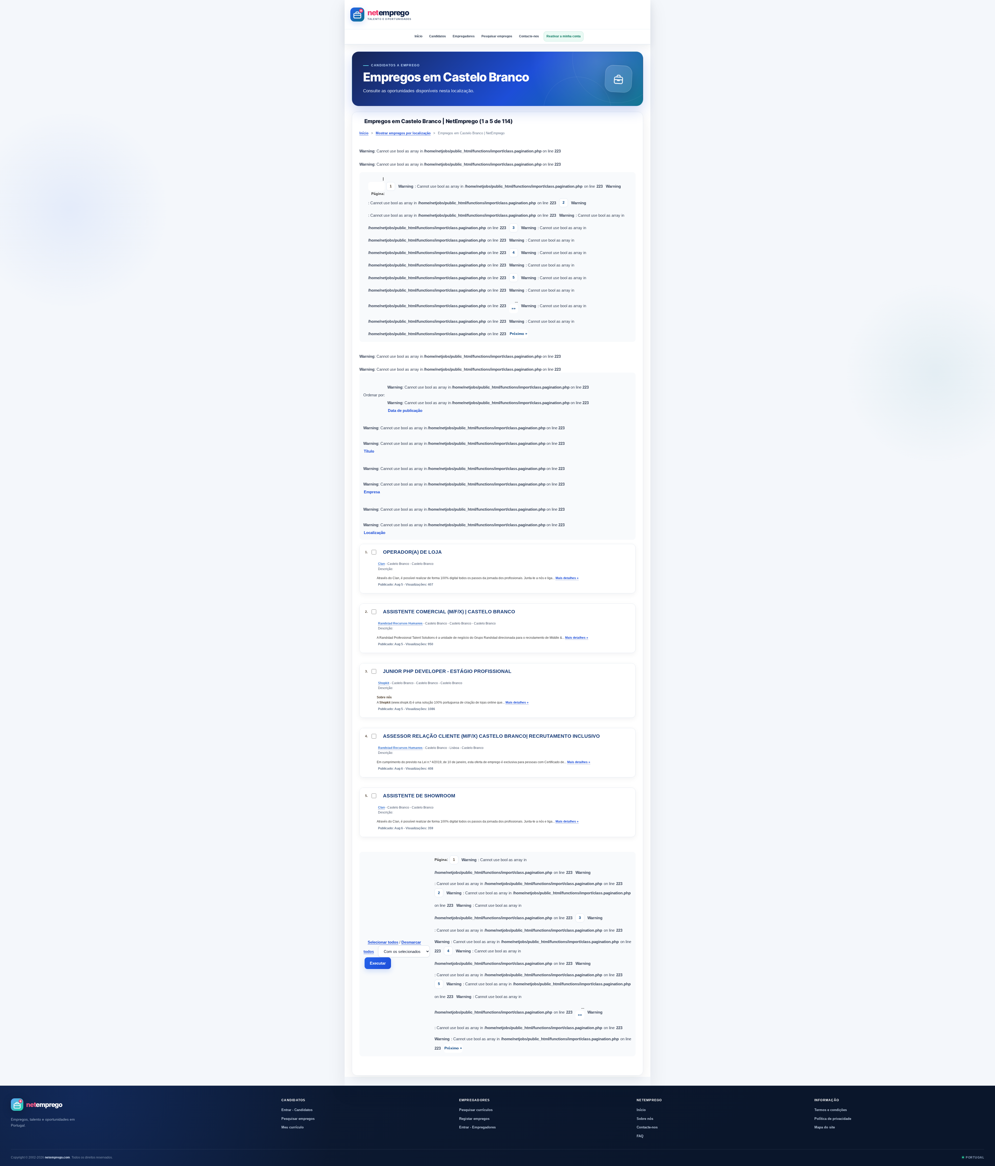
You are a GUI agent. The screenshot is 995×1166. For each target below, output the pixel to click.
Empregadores (464, 36)
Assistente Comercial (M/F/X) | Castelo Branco (449, 611)
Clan (381, 564)
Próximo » (518, 334)
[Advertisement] (550, 14)
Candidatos (437, 36)
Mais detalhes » (567, 578)
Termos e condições (830, 1110)
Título (369, 451)
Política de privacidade (832, 1119)
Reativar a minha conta (563, 36)
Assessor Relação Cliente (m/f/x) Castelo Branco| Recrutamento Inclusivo (491, 736)
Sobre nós (645, 1119)
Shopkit (383, 683)
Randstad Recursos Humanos (400, 623)
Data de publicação (405, 410)
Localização (375, 532)
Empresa (372, 492)
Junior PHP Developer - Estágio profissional (447, 671)
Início (418, 36)
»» (513, 308)
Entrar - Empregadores (477, 1127)
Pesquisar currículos (476, 1110)
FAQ (640, 1136)
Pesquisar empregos (496, 36)
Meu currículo (292, 1127)
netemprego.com (57, 1157)
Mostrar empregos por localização (403, 133)
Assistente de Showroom (419, 795)
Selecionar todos (383, 942)
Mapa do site (824, 1127)
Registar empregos (474, 1119)
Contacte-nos (529, 36)
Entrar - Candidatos (296, 1110)
